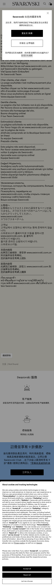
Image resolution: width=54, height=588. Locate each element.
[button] (48, 13)
